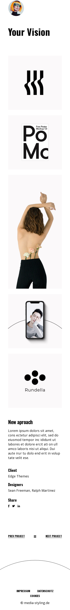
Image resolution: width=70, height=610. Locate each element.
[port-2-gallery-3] (35, 232)
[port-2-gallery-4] (35, 321)
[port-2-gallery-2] (35, 142)
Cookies (35, 596)
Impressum (23, 591)
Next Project (54, 536)
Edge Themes (18, 476)
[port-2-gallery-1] (35, 83)
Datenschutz (45, 591)
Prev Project (16, 536)
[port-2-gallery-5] (35, 381)
